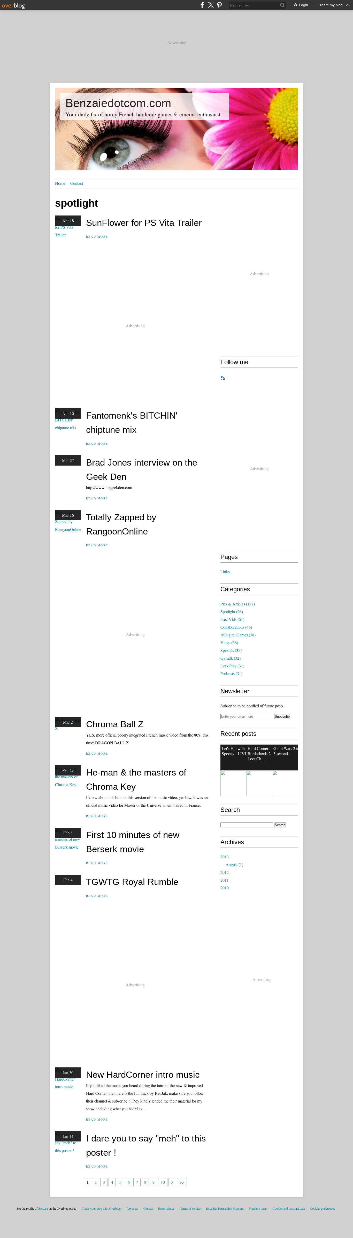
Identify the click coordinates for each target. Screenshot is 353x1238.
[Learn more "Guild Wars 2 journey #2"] (285, 783)
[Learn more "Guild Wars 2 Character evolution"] (233, 783)
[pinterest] (219, 5)
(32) (230, 658)
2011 (224, 880)
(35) (231, 650)
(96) (231, 611)
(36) (229, 642)
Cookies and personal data (289, 1208)
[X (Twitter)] (211, 5)
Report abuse (166, 1208)
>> (182, 1182)
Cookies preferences (322, 1208)
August (231, 864)
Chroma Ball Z (114, 724)
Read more (97, 236)
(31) (232, 665)
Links (225, 571)
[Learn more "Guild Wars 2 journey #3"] (259, 783)
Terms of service (190, 1208)
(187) (237, 603)
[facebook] (202, 5)
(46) (236, 627)
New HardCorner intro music (143, 1074)
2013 (224, 856)
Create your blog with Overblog (101, 1208)
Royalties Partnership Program (224, 1208)
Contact (76, 183)
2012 (224, 872)
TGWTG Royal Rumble (132, 882)
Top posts (132, 1208)
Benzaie (43, 1208)
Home (60, 183)
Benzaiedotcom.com (118, 103)
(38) (238, 634)
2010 (224, 887)
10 (163, 1182)
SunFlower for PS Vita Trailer (144, 223)
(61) (232, 619)
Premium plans (258, 1208)
